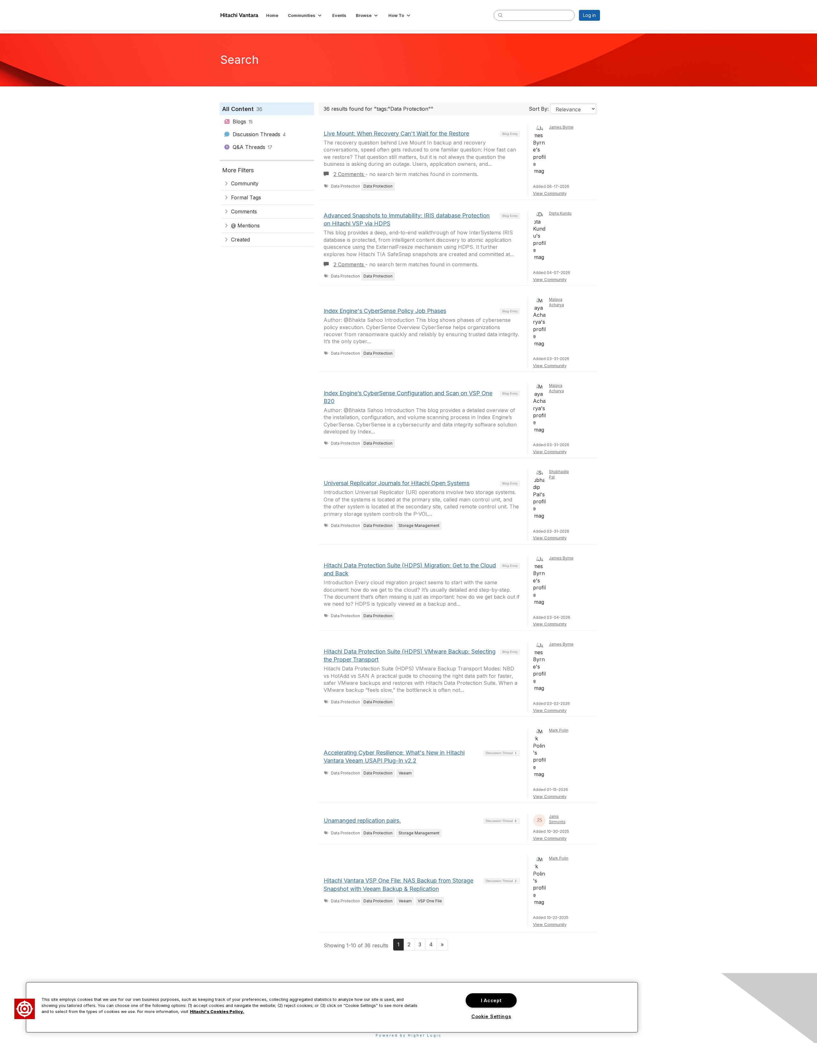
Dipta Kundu (560, 213)
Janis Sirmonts (557, 819)
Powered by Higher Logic (409, 1035)
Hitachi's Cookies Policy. (217, 1012)
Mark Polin (558, 730)
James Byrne (561, 127)
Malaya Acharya (556, 302)
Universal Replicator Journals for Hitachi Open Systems (396, 483)
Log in (589, 15)
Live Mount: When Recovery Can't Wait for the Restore (396, 133)
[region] (332, 1007)
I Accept (491, 1000)
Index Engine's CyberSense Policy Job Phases (385, 310)
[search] (500, 15)
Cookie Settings (491, 1016)
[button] (305, 15)
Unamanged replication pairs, (362, 820)
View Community (549, 193)
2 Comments (349, 174)
